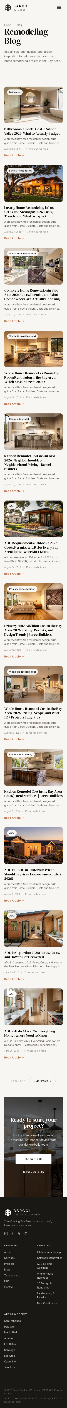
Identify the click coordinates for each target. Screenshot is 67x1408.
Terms (8, 1393)
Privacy (58, 1390)
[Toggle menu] (59, 7)
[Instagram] (6, 1234)
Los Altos (9, 1355)
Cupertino (10, 1361)
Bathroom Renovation (50, 1257)
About (7, 1252)
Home (7, 24)
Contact (8, 1286)
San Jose (9, 1367)
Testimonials (11, 1275)
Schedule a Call (33, 1159)
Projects (9, 1263)
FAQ (6, 1281)
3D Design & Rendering (44, 1285)
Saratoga (9, 1349)
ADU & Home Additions (44, 1265)
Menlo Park (11, 1332)
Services (9, 1257)
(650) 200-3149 (33, 1171)
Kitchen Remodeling (49, 1252)
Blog (7, 1269)
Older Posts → (42, 1080)
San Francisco (12, 1320)
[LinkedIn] (25, 1234)
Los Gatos (10, 1344)
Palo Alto (9, 1326)
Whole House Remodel (45, 1275)
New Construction (47, 1303)
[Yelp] (19, 1234)
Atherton (9, 1338)
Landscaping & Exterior (45, 1295)
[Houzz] (12, 1234)
